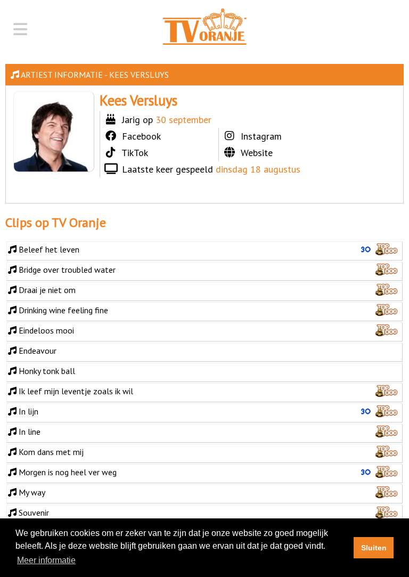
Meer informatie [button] (46, 560)
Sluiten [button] (374, 547)
